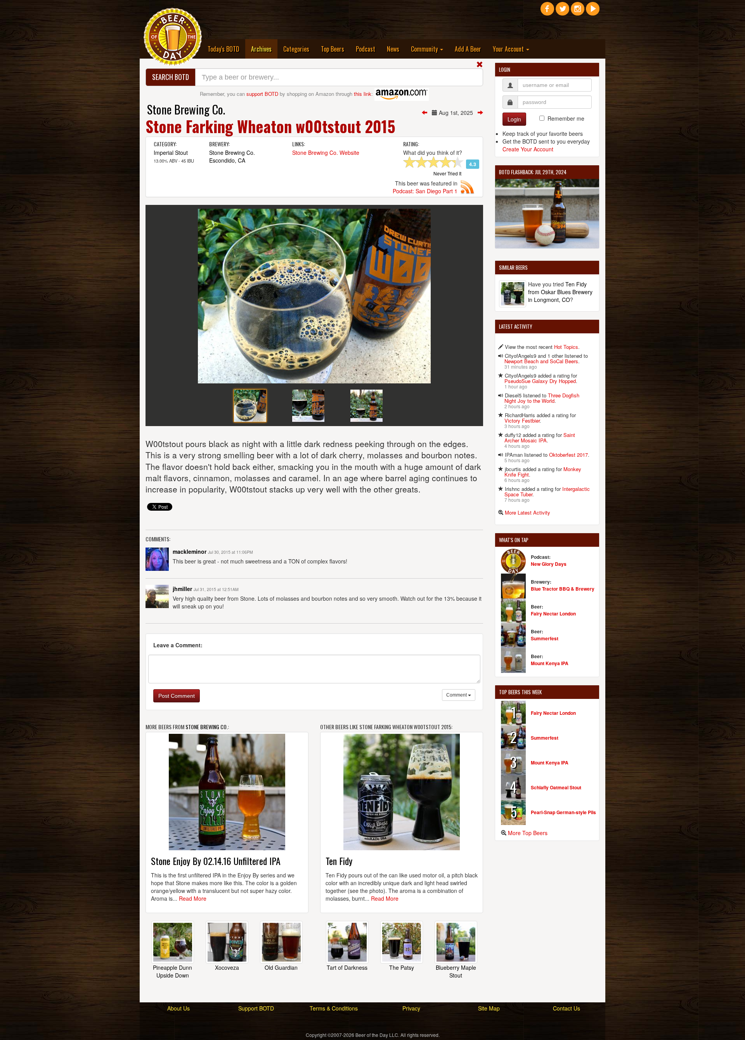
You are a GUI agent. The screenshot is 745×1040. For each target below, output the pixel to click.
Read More (192, 898)
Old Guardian (281, 967)
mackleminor (189, 551)
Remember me (565, 118)
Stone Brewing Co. (186, 109)
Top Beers (332, 49)
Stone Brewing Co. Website (325, 152)
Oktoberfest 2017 (568, 454)
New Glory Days (549, 563)
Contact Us (566, 1008)
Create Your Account (527, 149)
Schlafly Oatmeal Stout (556, 787)
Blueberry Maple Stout (456, 971)
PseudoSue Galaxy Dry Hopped (540, 381)
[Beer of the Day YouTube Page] (592, 12)
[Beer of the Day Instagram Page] (577, 12)
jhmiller (182, 589)
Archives (264, 49)
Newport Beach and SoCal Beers (541, 361)
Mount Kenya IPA (549, 663)
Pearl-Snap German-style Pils (563, 812)
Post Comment (176, 696)
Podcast (365, 49)
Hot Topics (566, 346)
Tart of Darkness (347, 967)
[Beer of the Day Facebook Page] (547, 12)
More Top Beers (527, 833)
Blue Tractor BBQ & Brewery (562, 588)
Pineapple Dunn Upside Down (172, 971)
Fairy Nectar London (553, 613)
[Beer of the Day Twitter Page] (562, 12)
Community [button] (425, 49)
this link (362, 93)
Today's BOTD (223, 49)
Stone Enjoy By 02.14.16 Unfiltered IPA (216, 861)
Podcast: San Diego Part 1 (425, 191)
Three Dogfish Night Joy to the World (541, 398)
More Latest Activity (527, 512)
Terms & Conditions (334, 1008)
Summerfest (544, 638)
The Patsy (401, 967)
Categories (296, 49)
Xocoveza (227, 967)
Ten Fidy (339, 861)
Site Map (489, 1008)
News (393, 49)
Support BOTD (256, 1008)
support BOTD (262, 93)
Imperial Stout (171, 152)
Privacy (411, 1008)
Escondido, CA (227, 160)
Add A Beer (468, 49)
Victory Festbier (522, 420)
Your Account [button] (509, 49)
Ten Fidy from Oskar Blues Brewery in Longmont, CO (560, 291)
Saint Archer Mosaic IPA (539, 437)
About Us (178, 1008)
